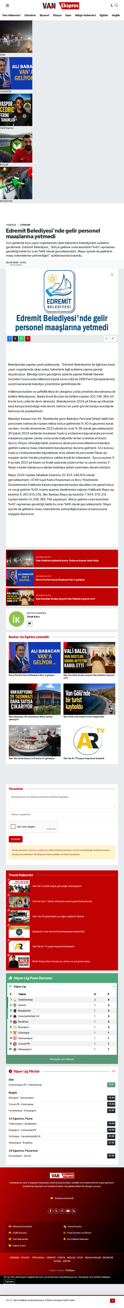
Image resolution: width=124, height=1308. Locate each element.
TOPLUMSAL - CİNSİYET (44, 1257)
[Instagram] (62, 1211)
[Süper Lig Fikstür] (113, 1071)
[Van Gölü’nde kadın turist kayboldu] (89, 699)
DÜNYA (61, 1257)
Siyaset (44, 15)
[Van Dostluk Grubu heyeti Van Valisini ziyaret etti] (89, 657)
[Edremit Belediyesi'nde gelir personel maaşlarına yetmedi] (62, 302)
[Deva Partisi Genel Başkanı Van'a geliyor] (35, 657)
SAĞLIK (57, 1261)
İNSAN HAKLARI (93, 1257)
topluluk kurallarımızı (38, 850)
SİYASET (25, 1257)
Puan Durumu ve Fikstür (79, 1233)
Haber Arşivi (19, 1245)
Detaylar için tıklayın (62, 1059)
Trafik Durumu (19, 1233)
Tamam (9, 1281)
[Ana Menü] (7, 5)
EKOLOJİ (71, 1257)
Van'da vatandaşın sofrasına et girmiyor (32, 758)
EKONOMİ (108, 1257)
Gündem (30, 15)
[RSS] (73, 1211)
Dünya (57, 15)
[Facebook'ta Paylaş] (9, 338)
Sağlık (116, 15)
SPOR (80, 1257)
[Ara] (116, 6)
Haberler (11, 225)
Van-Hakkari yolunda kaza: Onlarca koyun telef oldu (44, 1300)
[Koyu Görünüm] (112, 6)
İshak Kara (33, 616)
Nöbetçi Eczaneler (22, 1226)
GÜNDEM (25, 225)
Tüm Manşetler (20, 1239)
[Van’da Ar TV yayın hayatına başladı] (89, 740)
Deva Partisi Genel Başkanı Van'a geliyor (32, 675)
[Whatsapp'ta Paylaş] (21, 338)
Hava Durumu (75, 1226)
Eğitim (104, 15)
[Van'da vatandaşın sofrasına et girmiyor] (35, 740)
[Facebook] (50, 1211)
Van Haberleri (11, 15)
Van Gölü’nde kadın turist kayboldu (83, 717)
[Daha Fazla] (27, 338)
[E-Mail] (29, 623)
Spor (68, 15)
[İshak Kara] (16, 619)
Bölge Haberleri (85, 15)
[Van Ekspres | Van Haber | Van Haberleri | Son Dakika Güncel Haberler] (60, 5)
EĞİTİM (66, 1261)
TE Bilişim (70, 1270)
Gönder (16, 839)
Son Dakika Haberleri (78, 1239)
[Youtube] (68, 1211)
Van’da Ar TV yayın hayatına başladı (83, 758)
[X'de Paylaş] (15, 338)
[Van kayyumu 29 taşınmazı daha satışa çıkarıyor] (35, 699)
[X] (56, 1211)
